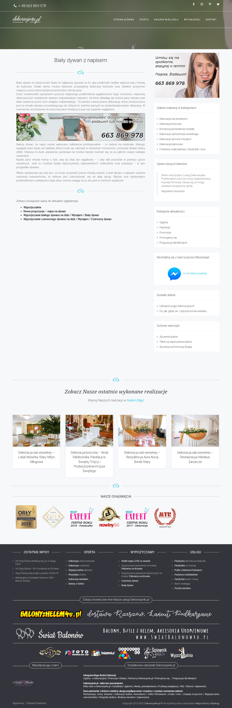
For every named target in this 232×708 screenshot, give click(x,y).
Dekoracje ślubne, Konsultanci (130, 694)
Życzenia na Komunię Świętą (176, 346)
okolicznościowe (81, 561)
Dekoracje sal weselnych (174, 118)
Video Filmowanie (157, 694)
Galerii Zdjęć (135, 400)
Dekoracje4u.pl (152, 703)
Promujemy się (168, 237)
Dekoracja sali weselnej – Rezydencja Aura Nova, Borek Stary (142, 457)
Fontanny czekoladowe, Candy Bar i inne (182, 149)
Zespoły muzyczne (193, 694)
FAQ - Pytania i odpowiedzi (193, 686)
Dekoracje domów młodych (175, 139)
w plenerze (79, 565)
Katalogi (215, 703)
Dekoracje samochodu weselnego (179, 134)
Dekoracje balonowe (171, 144)
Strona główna (123, 19)
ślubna (77, 574)
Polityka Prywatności (36, 703)
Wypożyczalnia (32, 207)
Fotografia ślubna (107, 697)
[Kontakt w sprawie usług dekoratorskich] (186, 75)
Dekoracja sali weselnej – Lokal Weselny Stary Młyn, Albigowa (36, 457)
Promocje (165, 232)
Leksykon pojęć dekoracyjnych (177, 306)
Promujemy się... (163, 678)
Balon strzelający (182, 583)
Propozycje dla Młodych (173, 242)
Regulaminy (18, 703)
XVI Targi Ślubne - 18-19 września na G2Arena (37, 568)
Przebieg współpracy (168, 686)
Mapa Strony (202, 703)
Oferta (144, 19)
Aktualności (192, 19)
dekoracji (80, 570)
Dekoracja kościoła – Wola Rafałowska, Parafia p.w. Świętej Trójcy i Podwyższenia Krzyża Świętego (89, 462)
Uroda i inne (174, 694)
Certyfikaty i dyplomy (122, 686)
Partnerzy (165, 227)
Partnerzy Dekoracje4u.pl (140, 678)
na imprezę (185, 565)
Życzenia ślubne (169, 336)
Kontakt (211, 19)
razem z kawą (186, 579)
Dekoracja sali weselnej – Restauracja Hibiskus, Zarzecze (195, 457)
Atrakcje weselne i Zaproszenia (133, 697)
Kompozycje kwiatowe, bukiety (177, 129)
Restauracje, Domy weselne (97, 694)
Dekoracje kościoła (170, 123)
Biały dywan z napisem (80, 60)
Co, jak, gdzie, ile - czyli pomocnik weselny (183, 311)
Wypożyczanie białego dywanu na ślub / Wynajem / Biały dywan (61, 215)
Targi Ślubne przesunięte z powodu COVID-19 (36, 573)
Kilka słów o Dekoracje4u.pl (97, 686)
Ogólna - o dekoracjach (95, 678)
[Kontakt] (80, 127)
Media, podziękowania (145, 686)
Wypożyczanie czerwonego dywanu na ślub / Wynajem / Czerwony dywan (67, 219)
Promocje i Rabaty (117, 678)
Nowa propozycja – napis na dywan (45, 211)
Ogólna (164, 222)
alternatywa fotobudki (190, 561)
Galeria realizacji (166, 19)
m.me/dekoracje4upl (195, 273)
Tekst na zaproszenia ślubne (176, 341)
